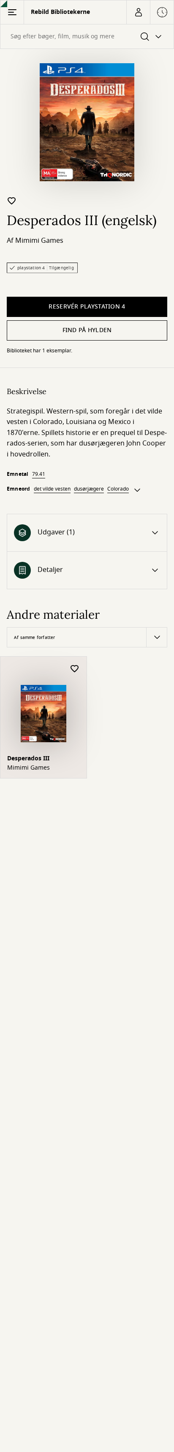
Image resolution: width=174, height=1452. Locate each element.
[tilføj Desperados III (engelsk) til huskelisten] (12, 201)
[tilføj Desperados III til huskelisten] (75, 669)
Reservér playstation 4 (87, 306)
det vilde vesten (52, 489)
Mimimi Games (39, 241)
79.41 (38, 474)
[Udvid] (137, 490)
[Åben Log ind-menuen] (138, 12)
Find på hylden (87, 330)
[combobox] (87, 36)
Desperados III (28, 758)
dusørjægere (89, 489)
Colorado (118, 489)
